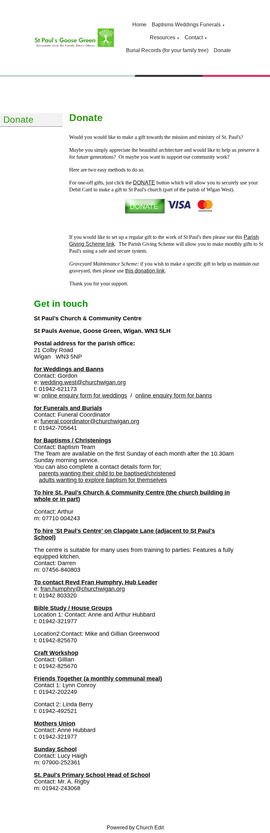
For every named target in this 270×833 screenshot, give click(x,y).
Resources (162, 37)
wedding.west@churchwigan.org (83, 382)
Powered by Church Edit (135, 827)
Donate (222, 50)
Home (139, 24)
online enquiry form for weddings (84, 395)
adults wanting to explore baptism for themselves (103, 480)
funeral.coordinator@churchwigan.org (89, 421)
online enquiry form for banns (173, 395)
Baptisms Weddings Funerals (186, 24)
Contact (194, 37)
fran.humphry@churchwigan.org (82, 589)
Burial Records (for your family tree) (167, 50)
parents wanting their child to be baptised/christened (107, 473)
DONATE (144, 182)
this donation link (145, 270)
